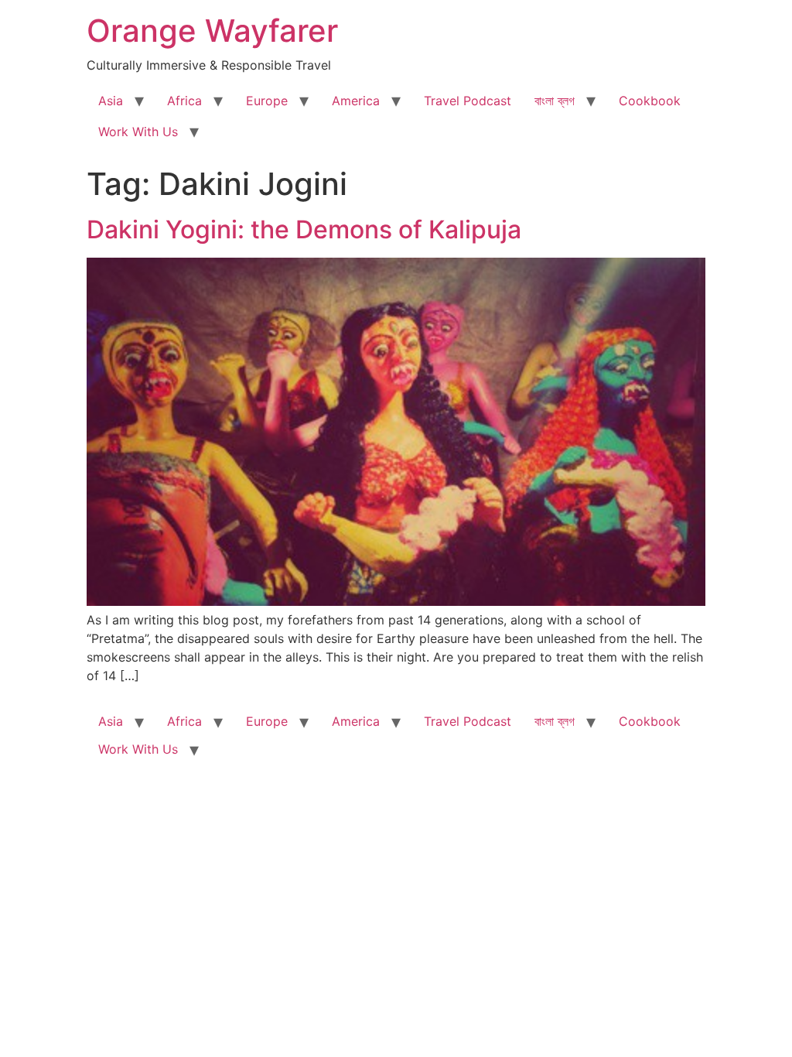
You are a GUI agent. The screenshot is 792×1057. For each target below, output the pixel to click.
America (356, 100)
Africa (184, 100)
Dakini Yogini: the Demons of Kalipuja (304, 229)
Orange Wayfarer (212, 31)
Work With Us (138, 131)
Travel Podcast (467, 100)
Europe (267, 100)
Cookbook (650, 100)
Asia (110, 100)
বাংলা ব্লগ (554, 100)
